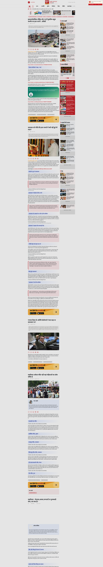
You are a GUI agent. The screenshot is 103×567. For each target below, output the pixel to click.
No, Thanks (91, 4)
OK (98, 4)
